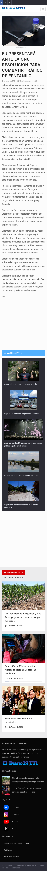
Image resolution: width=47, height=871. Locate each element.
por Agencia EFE (9, 81)
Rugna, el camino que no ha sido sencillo (20, 384)
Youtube (15, 822)
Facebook (15, 807)
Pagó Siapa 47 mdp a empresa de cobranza (21, 414)
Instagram (16, 814)
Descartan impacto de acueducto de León (21, 475)
